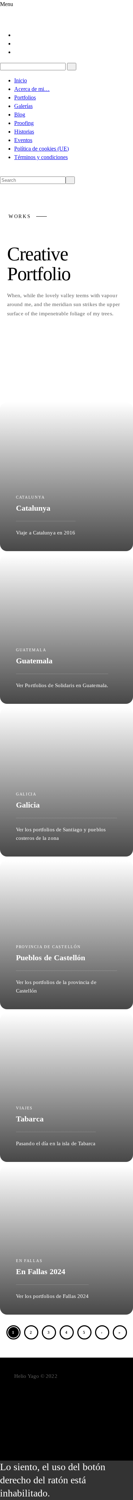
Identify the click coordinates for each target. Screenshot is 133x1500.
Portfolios (25, 97)
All (15, 343)
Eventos (23, 140)
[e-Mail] (73, 1434)
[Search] (71, 66)
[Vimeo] (73, 1423)
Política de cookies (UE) (41, 149)
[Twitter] (16, 43)
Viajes (87, 382)
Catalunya (45, 343)
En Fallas (18, 362)
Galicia (52, 362)
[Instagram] (16, 52)
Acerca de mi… (32, 89)
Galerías (23, 106)
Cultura (81, 343)
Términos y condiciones (41, 157)
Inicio (20, 80)
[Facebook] (16, 35)
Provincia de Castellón (37, 382)
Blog (19, 115)
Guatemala (88, 362)
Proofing (24, 123)
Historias (24, 132)
